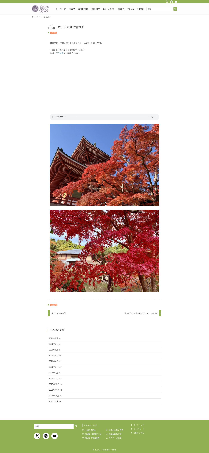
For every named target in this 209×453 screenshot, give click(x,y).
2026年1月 (55, 378)
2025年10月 (55, 395)
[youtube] (175, 1)
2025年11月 (55, 389)
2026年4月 (55, 361)
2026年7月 (54, 344)
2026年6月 (54, 349)
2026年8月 (54, 338)
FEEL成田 (60, 53)
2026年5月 (55, 355)
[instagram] (171, 1)
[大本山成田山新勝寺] (40, 9)
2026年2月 (54, 372)
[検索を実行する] (175, 9)
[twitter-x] (166, 1)
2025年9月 (55, 401)
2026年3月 (55, 367)
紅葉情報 (53, 33)
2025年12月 (55, 384)
